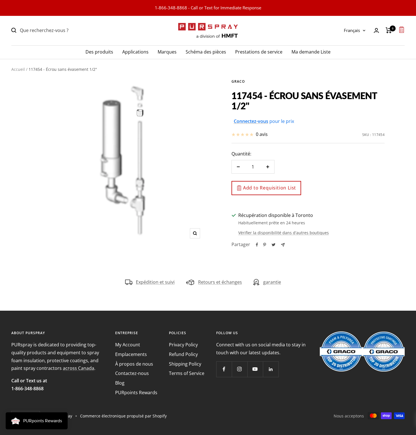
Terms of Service (186, 373)
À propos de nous (134, 364)
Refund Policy (183, 354)
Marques (167, 51)
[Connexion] (376, 30)
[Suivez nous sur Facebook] (224, 369)
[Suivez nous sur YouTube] (255, 369)
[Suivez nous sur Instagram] (239, 369)
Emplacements (131, 354)
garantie (272, 282)
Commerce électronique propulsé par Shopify (123, 416)
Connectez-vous (251, 121)
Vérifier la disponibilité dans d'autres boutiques (283, 232)
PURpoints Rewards (136, 392)
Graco (238, 81)
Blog (120, 383)
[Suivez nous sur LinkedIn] (270, 369)
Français (352, 30)
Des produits (99, 51)
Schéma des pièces (206, 51)
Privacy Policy (183, 345)
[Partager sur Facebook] (257, 245)
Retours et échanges (220, 282)
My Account (127, 345)
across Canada (78, 368)
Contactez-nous (132, 373)
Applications (135, 51)
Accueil (18, 69)
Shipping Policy (185, 364)
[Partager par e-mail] (283, 245)
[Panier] (389, 30)
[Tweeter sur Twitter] (273, 245)
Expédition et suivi (155, 282)
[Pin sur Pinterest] (264, 245)
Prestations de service (258, 51)
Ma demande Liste (311, 51)
